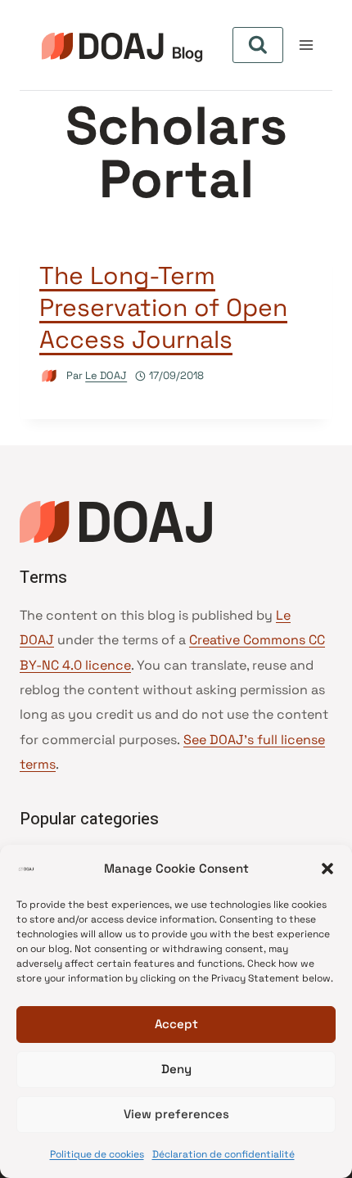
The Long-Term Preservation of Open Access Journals (163, 307)
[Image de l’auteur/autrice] (49, 376)
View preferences (176, 1114)
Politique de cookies (97, 1154)
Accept (176, 1023)
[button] (327, 868)
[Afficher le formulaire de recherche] (257, 45)
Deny (176, 1068)
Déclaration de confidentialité (223, 1154)
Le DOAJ (106, 375)
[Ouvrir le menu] (306, 44)
